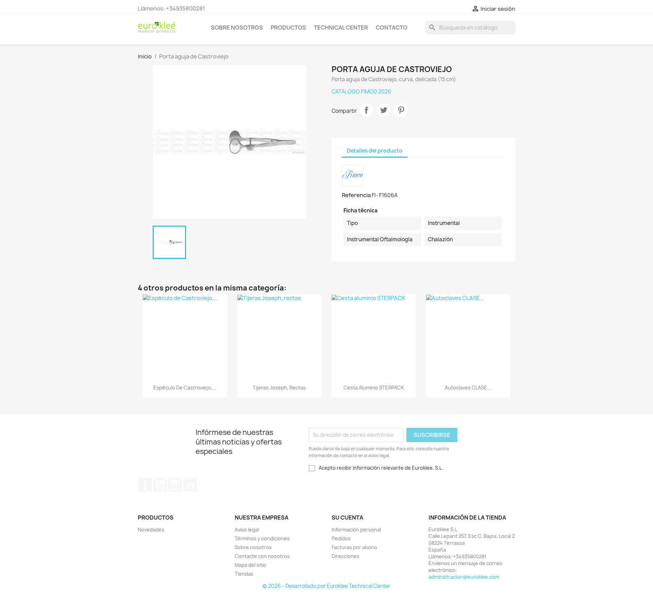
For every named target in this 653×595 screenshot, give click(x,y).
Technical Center (341, 27)
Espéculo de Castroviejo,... (184, 387)
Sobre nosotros (237, 27)
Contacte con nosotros (262, 556)
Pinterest (401, 110)
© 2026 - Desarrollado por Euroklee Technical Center (326, 586)
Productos (288, 27)
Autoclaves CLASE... (468, 387)
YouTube (160, 485)
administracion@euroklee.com (464, 577)
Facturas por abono (354, 547)
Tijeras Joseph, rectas (279, 387)
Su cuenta (347, 517)
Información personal (356, 529)
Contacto (391, 27)
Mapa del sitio (250, 565)
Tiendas (244, 574)
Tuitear (383, 110)
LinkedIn (190, 485)
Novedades (151, 529)
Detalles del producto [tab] (374, 150)
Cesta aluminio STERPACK (374, 387)
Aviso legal (247, 529)
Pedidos (341, 538)
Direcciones (345, 556)
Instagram (175, 485)
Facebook (145, 485)
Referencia (356, 195)
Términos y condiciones (262, 538)
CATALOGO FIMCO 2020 (361, 91)
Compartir (366, 110)
